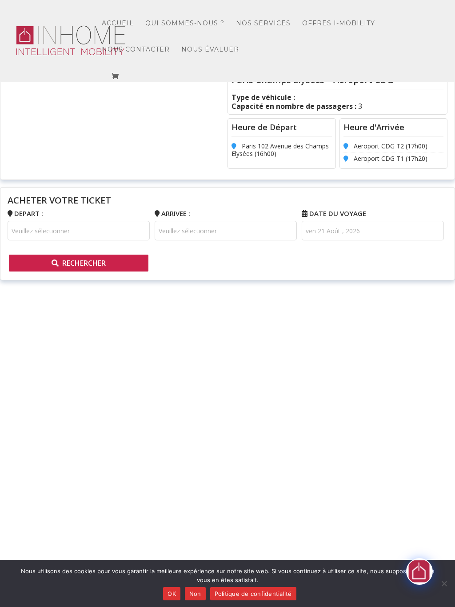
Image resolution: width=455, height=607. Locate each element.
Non (195, 593)
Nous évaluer (210, 49)
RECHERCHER (84, 263)
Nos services (263, 23)
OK (172, 593)
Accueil (118, 23)
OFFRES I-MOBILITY (338, 23)
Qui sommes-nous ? (184, 23)
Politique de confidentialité (253, 593)
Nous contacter (136, 49)
